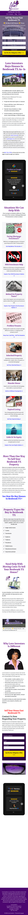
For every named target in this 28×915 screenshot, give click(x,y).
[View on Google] (14, 187)
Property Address (14, 35)
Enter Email (14, 45)
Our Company (9, 14)
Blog (16, 14)
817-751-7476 (8, 152)
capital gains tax (10, 138)
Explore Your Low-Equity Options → (14, 445)
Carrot (22, 913)
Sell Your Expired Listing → (14, 419)
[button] (5, 186)
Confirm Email (14, 49)
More (19, 14)
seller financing (14, 135)
